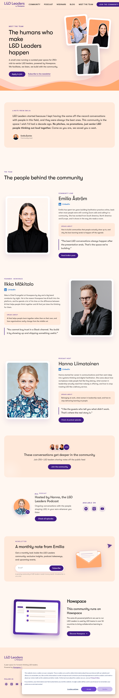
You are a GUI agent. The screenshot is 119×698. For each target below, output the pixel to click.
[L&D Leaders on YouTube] (17, 684)
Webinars (61, 4)
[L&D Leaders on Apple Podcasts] (12, 684)
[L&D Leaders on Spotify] (6, 684)
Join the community (59, 467)
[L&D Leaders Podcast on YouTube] (102, 508)
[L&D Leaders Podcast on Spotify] (86, 508)
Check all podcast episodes (71, 420)
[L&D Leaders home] (14, 4)
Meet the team (86, 4)
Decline (104, 689)
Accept (89, 689)
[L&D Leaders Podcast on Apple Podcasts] (94, 508)
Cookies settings (72, 689)
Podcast (48, 4)
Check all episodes (45, 519)
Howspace (17, 667)
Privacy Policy (95, 678)
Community (34, 4)
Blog (72, 4)
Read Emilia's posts (68, 255)
